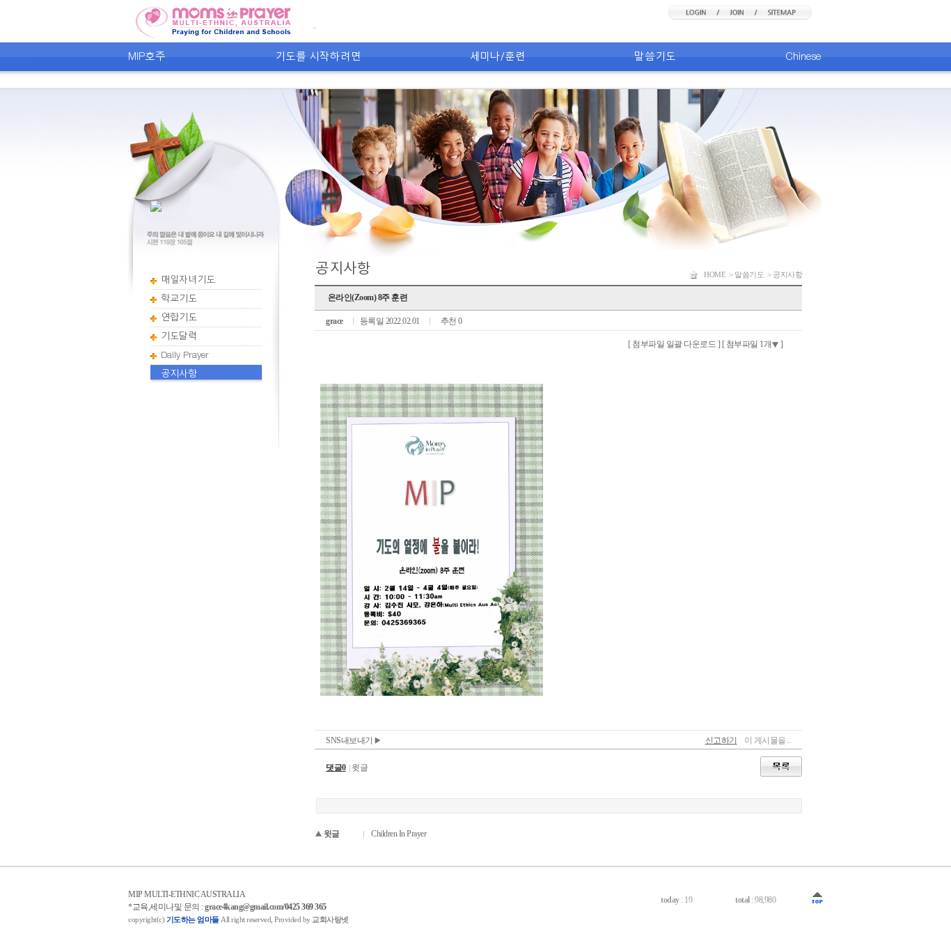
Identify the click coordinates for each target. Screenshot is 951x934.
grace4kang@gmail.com (244, 907)
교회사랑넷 (330, 919)
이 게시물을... (768, 740)
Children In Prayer (398, 834)
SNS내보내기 (350, 740)
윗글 (360, 767)
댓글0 (336, 767)
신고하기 (721, 740)
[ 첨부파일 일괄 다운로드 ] (674, 344)
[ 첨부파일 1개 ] (752, 344)
